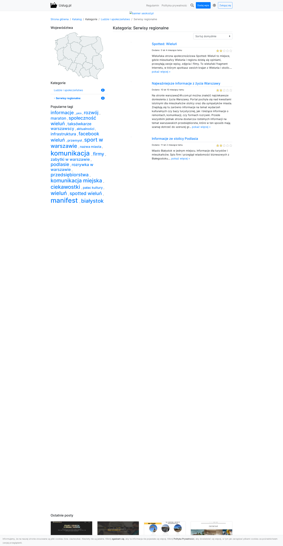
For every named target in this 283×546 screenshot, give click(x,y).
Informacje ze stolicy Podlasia (175, 139)
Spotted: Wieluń (164, 44)
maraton (59, 118)
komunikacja (71, 153)
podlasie (60, 164)
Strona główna (60, 19)
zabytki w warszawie (71, 159)
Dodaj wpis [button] (203, 5)
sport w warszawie (77, 142)
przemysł (75, 140)
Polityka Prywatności (184, 539)
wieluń (59, 193)
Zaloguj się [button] (225, 5)
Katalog (77, 19)
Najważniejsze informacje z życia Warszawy (186, 83)
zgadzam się (118, 539)
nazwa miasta (91, 147)
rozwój (92, 112)
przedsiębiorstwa (70, 174)
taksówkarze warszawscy (71, 126)
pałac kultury (93, 188)
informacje (63, 112)
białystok (92, 201)
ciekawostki (66, 187)
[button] (192, 5)
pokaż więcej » (161, 71)
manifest (65, 200)
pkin (79, 113)
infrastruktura (64, 134)
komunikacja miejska (77, 180)
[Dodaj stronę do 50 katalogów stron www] (142, 13)
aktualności (86, 129)
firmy (99, 154)
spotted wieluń (86, 193)
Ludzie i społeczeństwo (115, 19)
